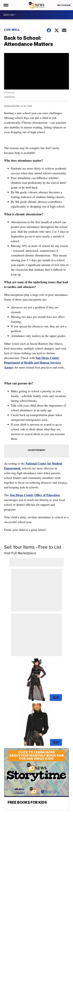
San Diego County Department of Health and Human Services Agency (32, 362)
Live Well (12, 29)
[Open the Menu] (6, 5)
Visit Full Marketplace (20, 553)
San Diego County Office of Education (35, 495)
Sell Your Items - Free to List (32, 547)
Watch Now (63, 5)
